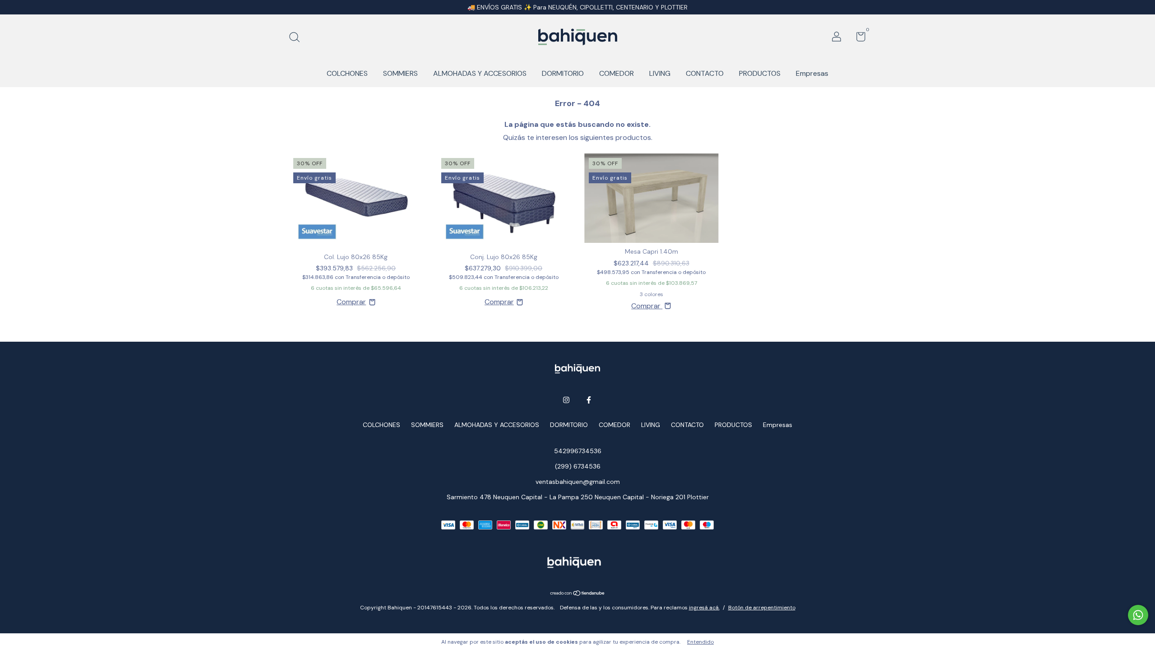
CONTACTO (705, 73)
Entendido (700, 641)
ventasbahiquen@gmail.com (578, 482)
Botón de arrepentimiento (761, 607)
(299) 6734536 (578, 466)
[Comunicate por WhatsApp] (1138, 615)
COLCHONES (347, 73)
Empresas (812, 73)
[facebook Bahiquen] (588, 400)
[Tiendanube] (578, 594)
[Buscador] (297, 37)
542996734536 (577, 451)
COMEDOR (616, 73)
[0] (857, 38)
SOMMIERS (400, 73)
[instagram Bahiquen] (566, 400)
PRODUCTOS (760, 73)
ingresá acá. (704, 607)
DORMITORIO (563, 73)
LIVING (659, 73)
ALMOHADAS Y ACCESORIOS (480, 73)
